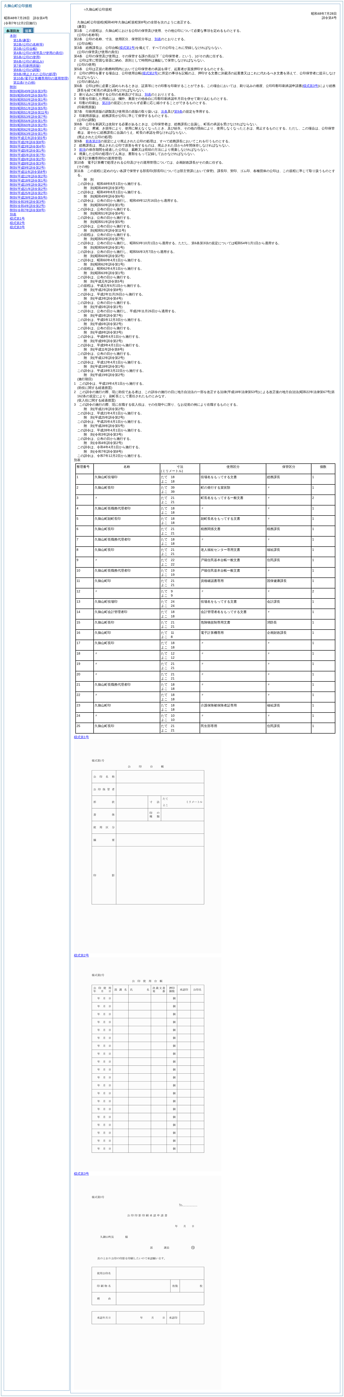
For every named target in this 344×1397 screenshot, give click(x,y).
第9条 (178, 111)
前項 (82, 149)
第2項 (106, 103)
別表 (157, 39)
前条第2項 (93, 141)
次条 (164, 111)
